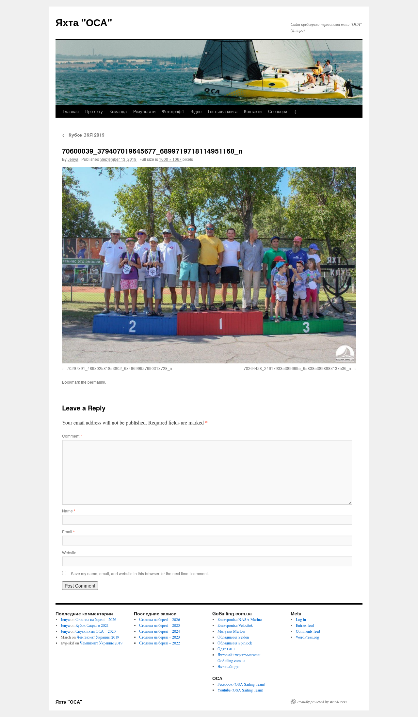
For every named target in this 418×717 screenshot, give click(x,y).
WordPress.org (307, 637)
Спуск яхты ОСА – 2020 (95, 631)
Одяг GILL (226, 648)
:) (295, 111)
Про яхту (94, 111)
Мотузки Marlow (231, 631)
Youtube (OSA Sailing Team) (240, 689)
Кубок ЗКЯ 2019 (83, 134)
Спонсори (277, 111)
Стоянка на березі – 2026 (95, 619)
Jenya (73, 159)
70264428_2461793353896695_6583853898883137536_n (297, 368)
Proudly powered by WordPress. (322, 701)
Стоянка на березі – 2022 (159, 642)
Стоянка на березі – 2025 (159, 625)
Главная (71, 111)
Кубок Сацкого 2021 (92, 625)
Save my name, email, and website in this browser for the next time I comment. (140, 573)
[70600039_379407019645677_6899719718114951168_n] (209, 265)
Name (68, 510)
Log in (301, 619)
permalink (96, 382)
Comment (72, 436)
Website (69, 552)
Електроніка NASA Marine (239, 619)
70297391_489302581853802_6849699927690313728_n (119, 368)
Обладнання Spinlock (234, 642)
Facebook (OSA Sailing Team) (241, 684)
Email (68, 531)
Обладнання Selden (233, 637)
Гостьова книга (222, 111)
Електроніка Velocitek (235, 625)
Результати (144, 111)
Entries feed (305, 625)
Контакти (253, 111)
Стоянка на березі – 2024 (159, 631)
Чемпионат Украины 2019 (98, 637)
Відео (195, 111)
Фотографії (173, 111)
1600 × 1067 (170, 159)
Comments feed (308, 631)
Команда (118, 111)
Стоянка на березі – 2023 (159, 637)
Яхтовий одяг (228, 666)
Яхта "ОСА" (84, 22)
